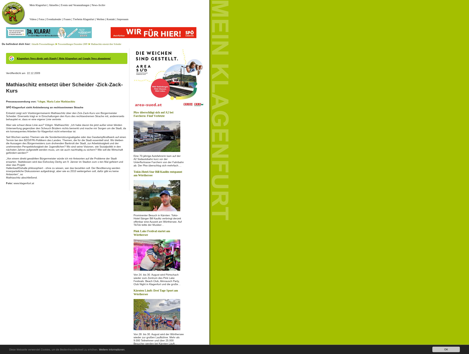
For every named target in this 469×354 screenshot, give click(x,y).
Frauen (67, 19)
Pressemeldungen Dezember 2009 (72, 44)
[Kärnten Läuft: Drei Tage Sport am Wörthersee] (157, 314)
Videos (32, 19)
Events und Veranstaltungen (75, 5)
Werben (100, 19)
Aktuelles (54, 5)
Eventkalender (54, 19)
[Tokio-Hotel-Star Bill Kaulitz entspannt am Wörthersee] (157, 195)
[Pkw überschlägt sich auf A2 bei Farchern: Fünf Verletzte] (157, 136)
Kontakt (111, 19)
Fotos (41, 19)
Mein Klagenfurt (38, 5)
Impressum (122, 19)
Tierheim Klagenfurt (83, 19)
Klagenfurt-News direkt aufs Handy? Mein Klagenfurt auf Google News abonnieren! (64, 58)
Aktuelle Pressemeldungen (42, 44)
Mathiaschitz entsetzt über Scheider (106, 44)
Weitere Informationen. (112, 349)
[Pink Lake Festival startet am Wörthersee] (157, 254)
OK (446, 349)
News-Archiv (98, 5)
